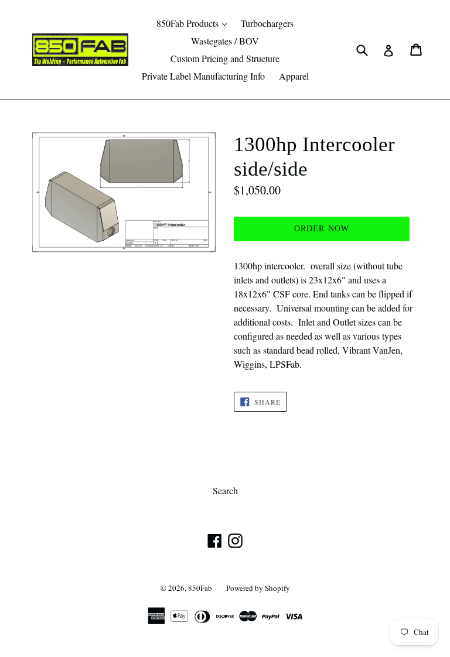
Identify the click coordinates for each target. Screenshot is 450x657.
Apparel (294, 76)
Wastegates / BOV (225, 41)
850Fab (200, 588)
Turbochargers (267, 23)
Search (225, 490)
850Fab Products (194, 22)
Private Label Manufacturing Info (203, 76)
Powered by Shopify (258, 588)
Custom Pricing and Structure (225, 58)
